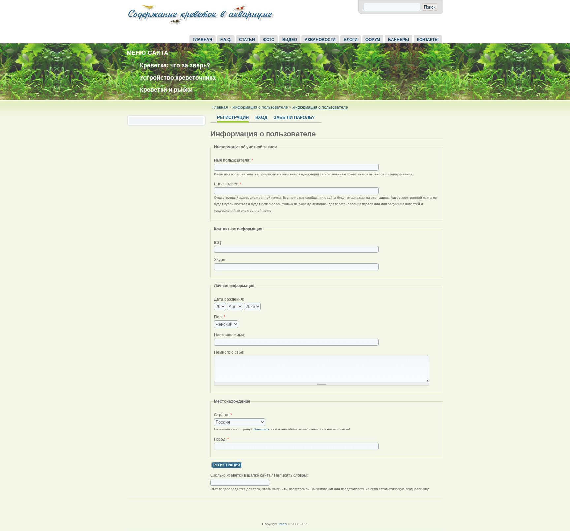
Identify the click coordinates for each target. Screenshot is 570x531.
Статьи (247, 39)
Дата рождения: (229, 299)
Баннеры (398, 39)
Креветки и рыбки (166, 89)
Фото (268, 39)
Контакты (428, 39)
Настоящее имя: (229, 335)
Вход (261, 117)
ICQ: (218, 242)
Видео (289, 39)
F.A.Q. (225, 39)
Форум (372, 39)
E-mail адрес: (227, 184)
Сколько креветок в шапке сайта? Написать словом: (259, 475)
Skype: (220, 259)
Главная (202, 39)
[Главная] (201, 25)
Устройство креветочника (178, 77)
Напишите (262, 429)
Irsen (282, 524)
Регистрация (233, 117)
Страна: (223, 415)
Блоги (351, 39)
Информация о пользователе (260, 107)
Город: (221, 439)
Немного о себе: (229, 352)
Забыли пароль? (294, 117)
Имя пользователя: (233, 160)
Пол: (219, 317)
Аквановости (320, 39)
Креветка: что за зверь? (175, 65)
